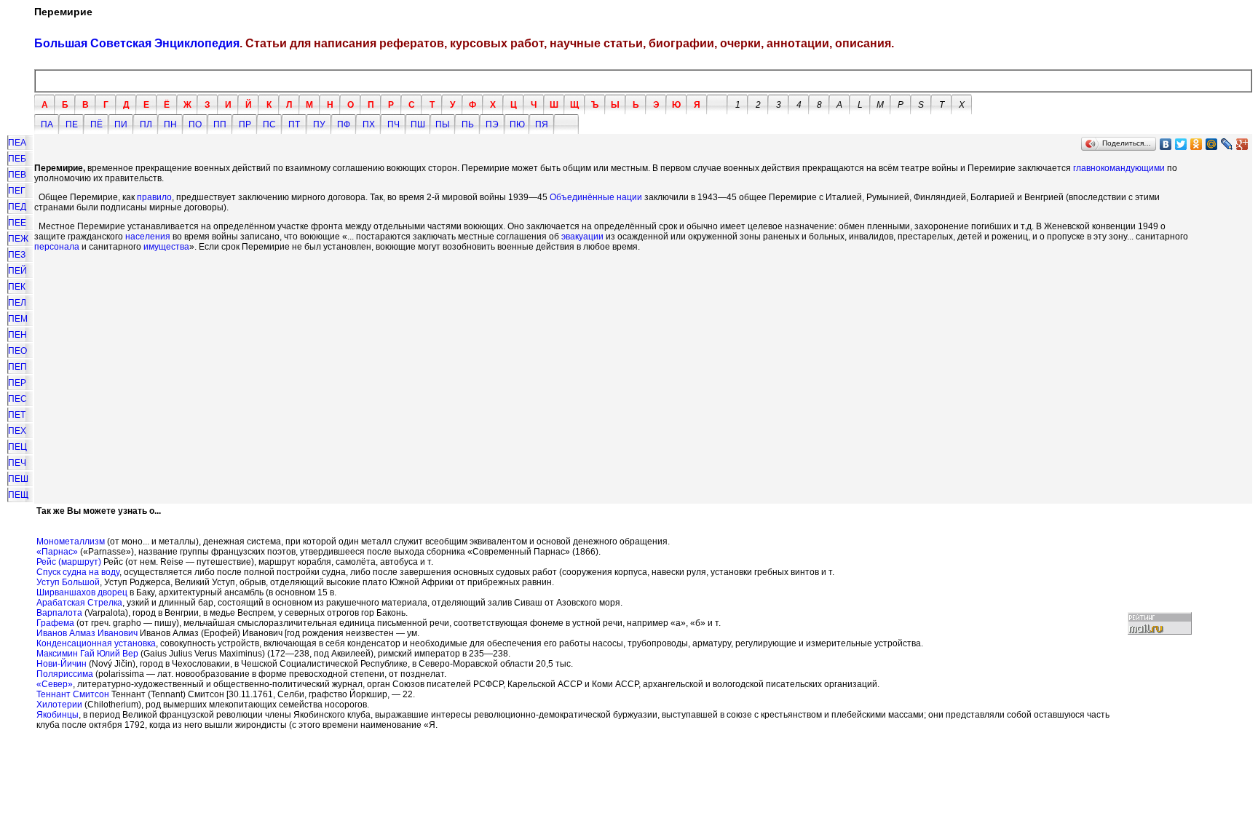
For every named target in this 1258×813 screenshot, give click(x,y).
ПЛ (146, 124)
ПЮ (517, 124)
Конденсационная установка (96, 643)
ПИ (120, 124)
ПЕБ (17, 159)
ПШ (418, 124)
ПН (170, 124)
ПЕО (17, 351)
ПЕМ (18, 319)
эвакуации (582, 236)
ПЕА (17, 143)
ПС (269, 124)
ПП (219, 124)
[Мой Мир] (1211, 144)
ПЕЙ (17, 271)
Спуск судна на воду (77, 572)
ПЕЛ (17, 303)
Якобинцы (57, 715)
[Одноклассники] (1196, 144)
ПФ (343, 124)
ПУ (319, 124)
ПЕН (17, 335)
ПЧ (393, 124)
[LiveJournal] (1227, 144)
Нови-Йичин (61, 664)
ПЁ (96, 124)
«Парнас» (57, 552)
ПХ (369, 124)
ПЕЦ (17, 447)
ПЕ (72, 124)
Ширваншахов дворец (81, 592)
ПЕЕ (17, 223)
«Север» (54, 684)
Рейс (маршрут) (68, 562)
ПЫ (442, 124)
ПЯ (541, 124)
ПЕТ (16, 415)
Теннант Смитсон (72, 694)
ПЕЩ (18, 495)
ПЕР (17, 383)
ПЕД (17, 207)
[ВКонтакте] (1166, 144)
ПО (195, 124)
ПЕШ (18, 479)
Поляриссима (64, 674)
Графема (55, 623)
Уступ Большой (68, 582)
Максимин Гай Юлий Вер (87, 654)
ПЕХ (17, 431)
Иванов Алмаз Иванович (87, 633)
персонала (56, 247)
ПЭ (492, 124)
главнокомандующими (1119, 168)
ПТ (294, 124)
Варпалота (59, 613)
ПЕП (17, 367)
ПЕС (17, 399)
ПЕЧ (17, 463)
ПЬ (468, 124)
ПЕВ (17, 175)
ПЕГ (16, 191)
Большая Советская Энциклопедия (137, 43)
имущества (166, 247)
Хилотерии (59, 704)
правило (154, 197)
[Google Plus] (1242, 144)
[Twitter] (1181, 144)
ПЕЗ (16, 255)
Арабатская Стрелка (79, 603)
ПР (245, 124)
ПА (47, 124)
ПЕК (16, 287)
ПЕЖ (18, 239)
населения (147, 236)
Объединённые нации (596, 197)
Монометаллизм (70, 541)
